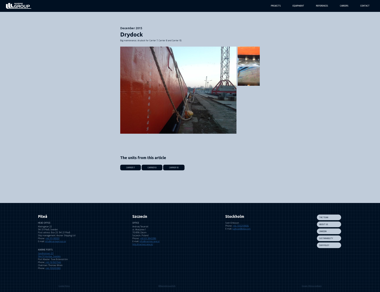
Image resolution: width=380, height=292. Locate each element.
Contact (365, 5)
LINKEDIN (323, 231)
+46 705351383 (53, 268)
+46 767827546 (53, 262)
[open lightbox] (178, 90)
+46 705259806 (241, 225)
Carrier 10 (174, 167)
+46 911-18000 (52, 238)
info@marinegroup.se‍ (55, 241)
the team (323, 217)
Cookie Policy (64, 286)
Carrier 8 (152, 167)
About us (323, 224)
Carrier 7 (130, 167)
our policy (324, 245)
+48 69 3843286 (148, 238)
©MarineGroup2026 (166, 286)
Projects (276, 5)
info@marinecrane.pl (150, 241)
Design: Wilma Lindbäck (312, 286)
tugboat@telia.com (241, 228)
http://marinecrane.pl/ (142, 244)
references (322, 5)
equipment (298, 5)
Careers (344, 5)
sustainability (326, 238)
